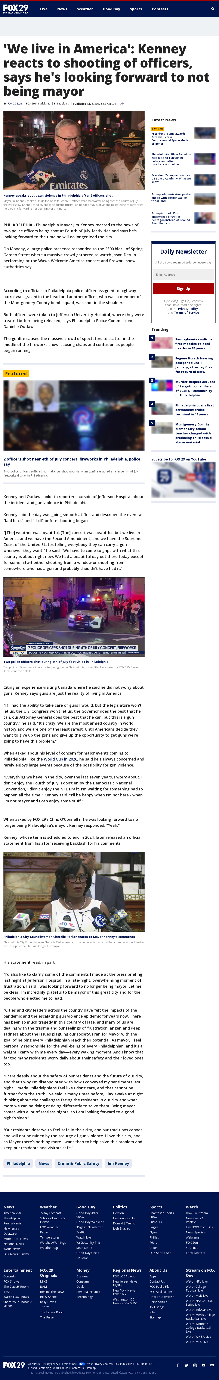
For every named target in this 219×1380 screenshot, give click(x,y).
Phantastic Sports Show (161, 1215)
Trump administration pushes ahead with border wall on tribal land (171, 197)
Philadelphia (61, 103)
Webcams (193, 1237)
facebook (178, 1365)
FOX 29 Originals (48, 1273)
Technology (84, 1297)
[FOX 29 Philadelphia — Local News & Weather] (17, 9)
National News (13, 1244)
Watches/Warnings (53, 1242)
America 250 (12, 1213)
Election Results (124, 1218)
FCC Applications (161, 1292)
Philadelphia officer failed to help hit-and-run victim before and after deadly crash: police (171, 159)
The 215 (45, 1307)
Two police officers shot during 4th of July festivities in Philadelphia (55, 662)
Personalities (158, 1302)
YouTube (192, 1248)
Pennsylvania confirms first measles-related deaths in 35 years (193, 343)
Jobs (152, 1312)
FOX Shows (11, 1281)
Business (82, 1276)
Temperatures (50, 1237)
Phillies (154, 1237)
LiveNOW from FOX (199, 1227)
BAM (43, 1286)
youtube (203, 1365)
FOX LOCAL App (124, 1276)
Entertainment (17, 1270)
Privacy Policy (188, 309)
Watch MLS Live (197, 1342)
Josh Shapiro (121, 1228)
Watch (192, 1206)
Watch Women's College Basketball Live (198, 1327)
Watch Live (84, 1237)
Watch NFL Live (197, 1281)
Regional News (127, 1270)
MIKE (43, 1281)
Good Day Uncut (87, 1253)
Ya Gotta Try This (88, 1242)
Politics (120, 1206)
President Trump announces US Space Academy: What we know (171, 178)
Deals (80, 1286)
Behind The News (52, 1292)
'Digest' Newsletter (89, 1227)
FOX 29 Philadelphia (38, 103)
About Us (158, 1270)
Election (118, 1213)
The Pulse (47, 1317)
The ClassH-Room (16, 1286)
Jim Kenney (118, 1163)
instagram (195, 1365)
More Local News (15, 1239)
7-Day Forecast (50, 1213)
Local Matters (195, 1253)
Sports (155, 1206)
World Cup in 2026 (60, 759)
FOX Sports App (160, 1253)
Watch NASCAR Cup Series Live (199, 1302)
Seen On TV (84, 1248)
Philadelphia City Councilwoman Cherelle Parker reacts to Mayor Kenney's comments (69, 937)
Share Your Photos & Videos (18, 1304)
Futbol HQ (156, 1222)
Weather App (49, 1248)
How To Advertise (161, 1297)
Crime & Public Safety (78, 1163)
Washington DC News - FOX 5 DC (125, 1301)
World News (11, 1249)
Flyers (153, 1232)
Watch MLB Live (197, 1295)
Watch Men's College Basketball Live (200, 1317)
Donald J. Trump (124, 1223)
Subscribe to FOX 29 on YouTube (178, 459)
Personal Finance (88, 1292)
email (212, 1365)
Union (153, 1248)
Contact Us (157, 1281)
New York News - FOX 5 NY (125, 1292)
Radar (44, 1232)
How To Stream (197, 1213)
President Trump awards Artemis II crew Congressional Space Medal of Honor (170, 139)
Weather (48, 1206)
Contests (9, 1276)
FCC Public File (159, 1286)
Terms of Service (186, 312)
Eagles (153, 1227)
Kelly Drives (48, 1302)
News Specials (196, 1232)
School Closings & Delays (52, 1220)
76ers (153, 1242)
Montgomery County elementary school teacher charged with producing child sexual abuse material (193, 433)
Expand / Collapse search (213, 9)
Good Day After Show (87, 1215)
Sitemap (155, 1317)
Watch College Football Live (196, 1288)
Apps (152, 1276)
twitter (186, 1365)
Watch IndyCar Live (199, 1310)
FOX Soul (192, 1242)
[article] (74, 415)
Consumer (83, 1281)
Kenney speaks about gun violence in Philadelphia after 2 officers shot (58, 195)
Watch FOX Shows (16, 1297)
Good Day (85, 1206)
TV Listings (156, 1307)
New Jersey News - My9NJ (126, 1283)
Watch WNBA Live (198, 1336)
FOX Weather (49, 1227)
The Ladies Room (52, 1312)
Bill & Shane (48, 1297)
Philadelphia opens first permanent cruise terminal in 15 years (194, 409)
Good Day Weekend (90, 1222)
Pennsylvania (12, 1223)
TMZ (6, 1292)
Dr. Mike (82, 1258)
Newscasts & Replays (195, 1220)
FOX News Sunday (16, 1254)
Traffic (80, 1232)
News (43, 1163)
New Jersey (11, 1228)
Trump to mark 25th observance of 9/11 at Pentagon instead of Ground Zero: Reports (170, 218)
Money (82, 1270)
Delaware (10, 1233)
